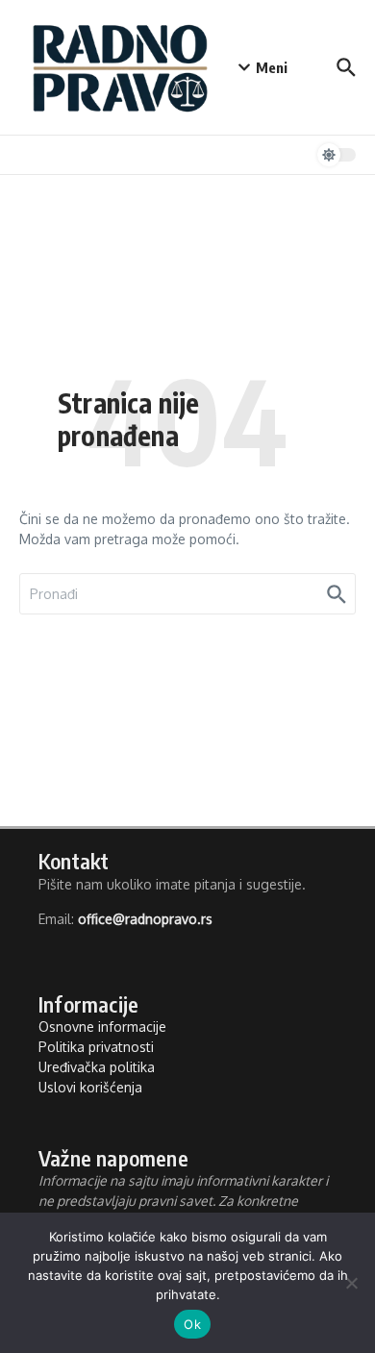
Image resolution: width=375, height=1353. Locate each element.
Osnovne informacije (102, 1026)
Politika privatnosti (96, 1047)
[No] (351, 1282)
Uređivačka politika (96, 1067)
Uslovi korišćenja (90, 1087)
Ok (192, 1324)
